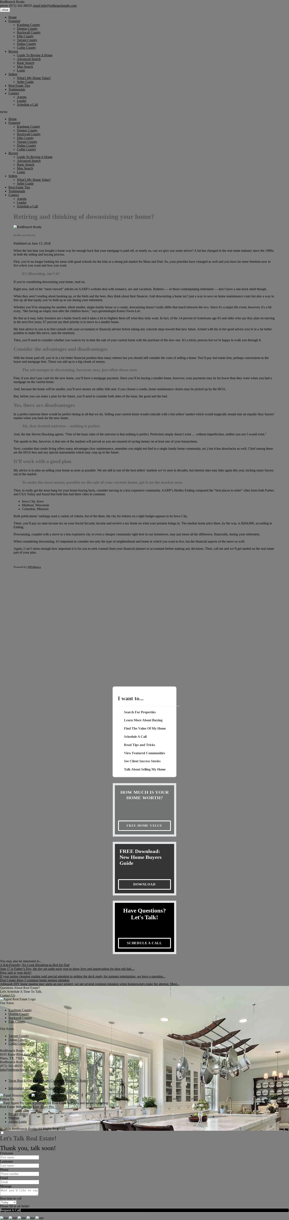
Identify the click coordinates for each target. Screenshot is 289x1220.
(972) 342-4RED (16, 5)
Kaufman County (28, 25)
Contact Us (7, 995)
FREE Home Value (144, 825)
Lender (21, 101)
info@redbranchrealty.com (55, 5)
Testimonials (16, 89)
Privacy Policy (18, 1114)
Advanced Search (29, 59)
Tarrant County (27, 40)
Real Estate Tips (19, 85)
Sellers (12, 74)
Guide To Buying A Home (34, 55)
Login (21, 70)
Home (12, 17)
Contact (13, 93)
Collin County (26, 47)
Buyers (13, 51)
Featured (14, 21)
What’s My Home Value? (34, 78)
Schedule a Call (27, 104)
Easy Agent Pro (45, 1107)
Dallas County (26, 44)
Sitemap (13, 1118)
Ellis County (25, 36)
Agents (21, 97)
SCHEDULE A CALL (144, 943)
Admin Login (17, 1121)
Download (144, 884)
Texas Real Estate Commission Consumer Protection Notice (48, 1080)
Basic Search (25, 63)
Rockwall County (29, 32)
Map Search (25, 66)
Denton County (27, 28)
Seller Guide (25, 82)
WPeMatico (34, 567)
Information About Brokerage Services (34, 1088)
